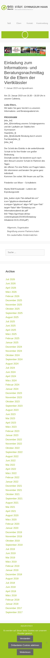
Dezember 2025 (14, 300)
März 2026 (11, 292)
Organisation (23, 227)
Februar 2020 (12, 524)
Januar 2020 (12, 528)
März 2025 (11, 334)
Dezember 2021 (14, 486)
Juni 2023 (11, 414)
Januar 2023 (12, 435)
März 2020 (11, 519)
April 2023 (11, 422)
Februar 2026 (12, 296)
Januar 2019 (12, 570)
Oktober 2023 (13, 401)
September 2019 (14, 545)
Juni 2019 (11, 553)
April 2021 (11, 511)
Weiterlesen (25, 652)
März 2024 (11, 380)
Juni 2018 (11, 587)
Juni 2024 (11, 372)
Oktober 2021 (13, 494)
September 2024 (14, 359)
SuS (9, 23)
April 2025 (11, 330)
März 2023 (11, 427)
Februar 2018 (12, 599)
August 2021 (12, 502)
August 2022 (12, 456)
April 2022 (11, 469)
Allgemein (11, 227)
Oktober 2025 (13, 309)
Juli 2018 (10, 583)
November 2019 (14, 536)
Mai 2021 (10, 507)
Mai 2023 (10, 418)
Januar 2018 (12, 604)
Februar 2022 (12, 477)
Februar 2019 (12, 566)
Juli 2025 (10, 321)
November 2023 (14, 397)
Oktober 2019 (13, 540)
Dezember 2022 (14, 439)
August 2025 (12, 317)
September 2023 (14, 406)
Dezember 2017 (14, 608)
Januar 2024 (12, 389)
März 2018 (11, 595)
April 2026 (11, 288)
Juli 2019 (10, 549)
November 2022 (14, 443)
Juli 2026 (10, 279)
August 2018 (12, 578)
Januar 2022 (12, 481)
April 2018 (11, 591)
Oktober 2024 (13, 355)
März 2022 (11, 473)
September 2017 (14, 612)
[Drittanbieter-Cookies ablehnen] (46, 642)
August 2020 (12, 515)
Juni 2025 (11, 325)
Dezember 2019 (14, 532)
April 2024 (11, 376)
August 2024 (12, 363)
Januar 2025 (12, 342)
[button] (25, 34)
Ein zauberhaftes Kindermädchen (22, 235)
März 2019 (11, 561)
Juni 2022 (11, 460)
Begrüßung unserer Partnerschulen (23, 231)
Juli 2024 (10, 368)
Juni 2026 (11, 283)
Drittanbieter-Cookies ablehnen (25, 645)
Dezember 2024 (14, 347)
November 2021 (14, 490)
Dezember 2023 (14, 393)
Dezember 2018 (14, 574)
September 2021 (14, 498)
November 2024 (14, 351)
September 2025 (14, 313)
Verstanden (25, 638)
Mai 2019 (10, 557)
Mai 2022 (10, 465)
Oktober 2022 (13, 448)
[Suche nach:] (25, 252)
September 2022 (14, 452)
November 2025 (14, 304)
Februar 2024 (12, 384)
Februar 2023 (12, 431)
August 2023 (12, 410)
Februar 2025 (12, 338)
